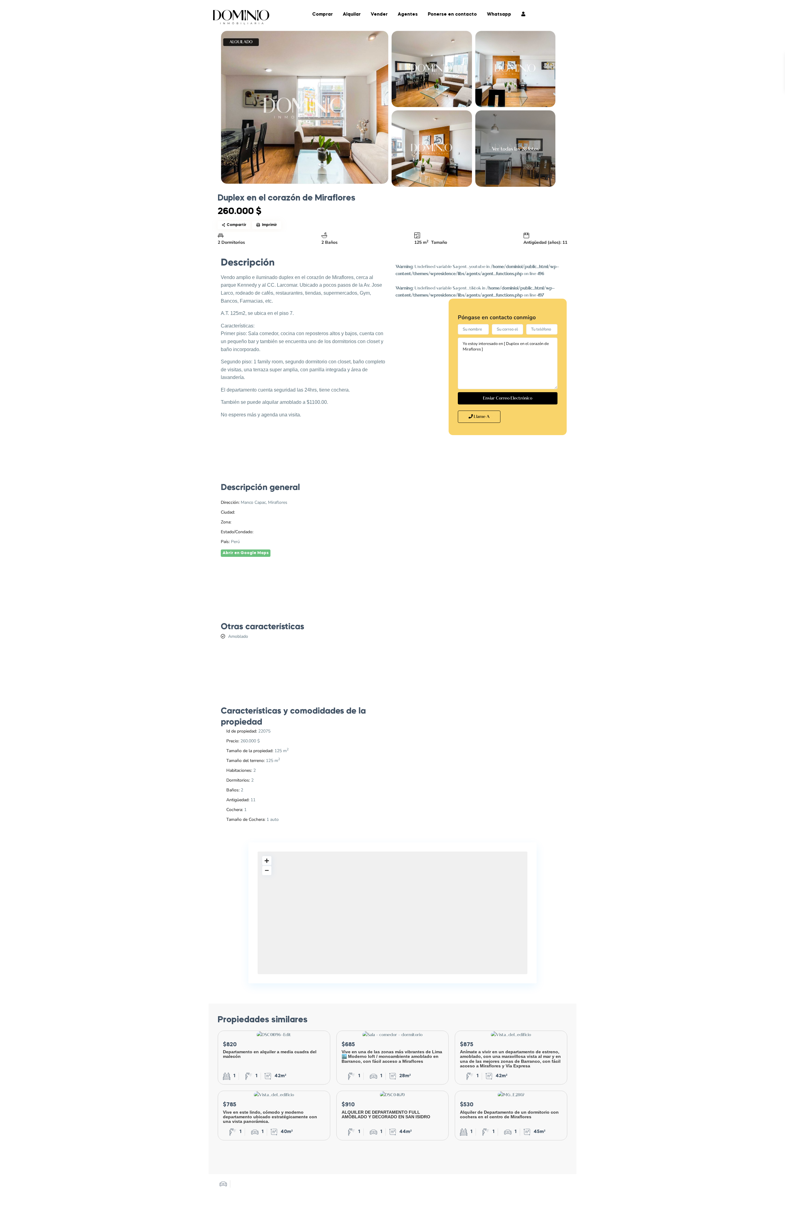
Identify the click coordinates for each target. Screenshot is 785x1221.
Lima (240, 512)
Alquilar (352, 14)
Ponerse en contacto (452, 14)
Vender (379, 14)
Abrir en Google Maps (246, 553)
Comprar (322, 14)
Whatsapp (499, 14)
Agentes (408, 14)
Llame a (481, 416)
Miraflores (242, 522)
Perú (259, 531)
